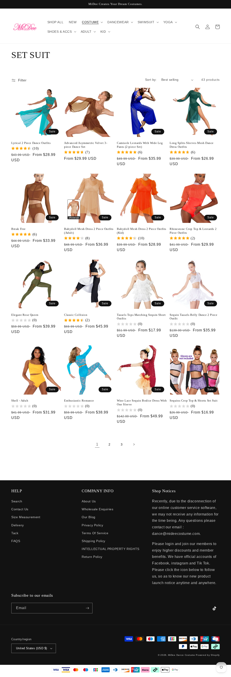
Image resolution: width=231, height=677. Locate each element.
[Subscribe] (87, 608)
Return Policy (92, 557)
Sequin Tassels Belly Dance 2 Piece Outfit (193, 316)
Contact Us (19, 509)
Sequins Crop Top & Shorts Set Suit (193, 400)
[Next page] (134, 444)
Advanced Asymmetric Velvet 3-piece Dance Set (85, 144)
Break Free (18, 229)
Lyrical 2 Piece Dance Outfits (31, 143)
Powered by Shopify (208, 655)
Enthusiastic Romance (79, 400)
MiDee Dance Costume (181, 655)
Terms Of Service (95, 533)
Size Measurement (25, 517)
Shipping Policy (93, 541)
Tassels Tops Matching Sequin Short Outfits (141, 316)
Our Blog (88, 517)
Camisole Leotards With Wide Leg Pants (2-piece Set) (140, 144)
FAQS (15, 541)
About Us (89, 501)
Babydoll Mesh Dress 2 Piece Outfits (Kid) (141, 230)
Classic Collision (75, 315)
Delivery (17, 525)
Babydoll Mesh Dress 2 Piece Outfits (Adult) (88, 230)
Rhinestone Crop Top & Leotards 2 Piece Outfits (193, 230)
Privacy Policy (92, 525)
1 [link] (97, 444)
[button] (92, 22)
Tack (14, 533)
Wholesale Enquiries (97, 509)
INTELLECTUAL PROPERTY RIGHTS (110, 549)
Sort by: (151, 79)
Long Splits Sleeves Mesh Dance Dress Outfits (192, 144)
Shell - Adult (19, 400)
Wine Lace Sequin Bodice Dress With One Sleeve (142, 402)
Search (16, 501)
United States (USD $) (31, 648)
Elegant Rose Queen (25, 315)
